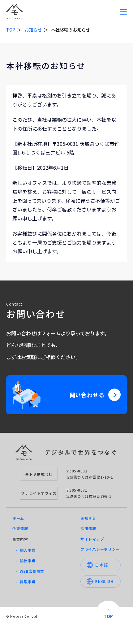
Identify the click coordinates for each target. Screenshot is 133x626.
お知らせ (33, 30)
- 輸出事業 (26, 560)
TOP (10, 30)
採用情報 (88, 528)
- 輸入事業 (26, 550)
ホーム (18, 518)
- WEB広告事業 (30, 571)
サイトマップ (92, 538)
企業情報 (20, 528)
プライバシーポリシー (100, 549)
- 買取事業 (26, 581)
